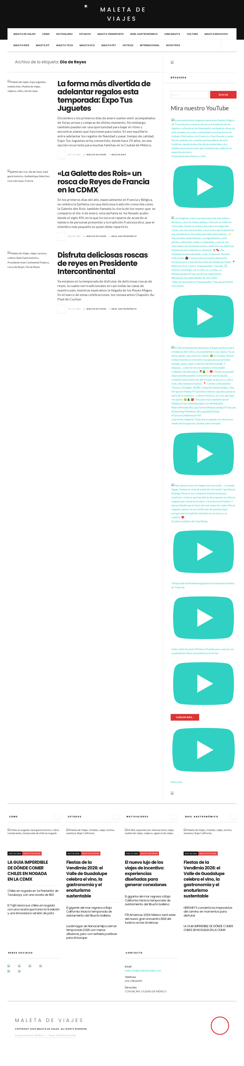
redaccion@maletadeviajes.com (143, 970)
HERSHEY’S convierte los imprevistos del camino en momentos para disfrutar (208, 912)
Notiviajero (64, 34)
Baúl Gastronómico (144, 34)
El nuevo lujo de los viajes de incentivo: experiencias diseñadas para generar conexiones (145, 873)
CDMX (46, 34)
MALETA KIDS (119, 154)
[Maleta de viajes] (122, 14)
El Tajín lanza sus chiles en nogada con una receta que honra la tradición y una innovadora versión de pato (33, 909)
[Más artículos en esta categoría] (56, 817)
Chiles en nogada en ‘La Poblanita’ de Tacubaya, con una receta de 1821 (32, 893)
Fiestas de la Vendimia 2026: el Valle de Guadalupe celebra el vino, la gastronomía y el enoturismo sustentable (86, 879)
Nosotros (173, 45)
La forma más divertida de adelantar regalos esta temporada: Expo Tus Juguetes (103, 96)
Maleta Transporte (110, 34)
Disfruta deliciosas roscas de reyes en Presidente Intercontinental (102, 263)
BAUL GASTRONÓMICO (124, 236)
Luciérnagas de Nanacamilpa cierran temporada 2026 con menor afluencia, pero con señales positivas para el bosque (91, 932)
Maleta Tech (64, 45)
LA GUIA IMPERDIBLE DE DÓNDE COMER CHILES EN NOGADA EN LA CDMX (27, 870)
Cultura (192, 34)
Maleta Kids (21, 45)
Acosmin (72, 1035)
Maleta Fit (43, 45)
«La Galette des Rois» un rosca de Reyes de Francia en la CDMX (103, 181)
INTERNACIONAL (150, 45)
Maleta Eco (87, 45)
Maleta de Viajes (96, 154)
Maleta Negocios (216, 34)
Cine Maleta (172, 34)
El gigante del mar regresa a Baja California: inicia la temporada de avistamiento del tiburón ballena (89, 912)
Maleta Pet (108, 45)
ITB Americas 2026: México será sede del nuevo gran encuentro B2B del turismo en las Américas (150, 919)
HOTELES (128, 45)
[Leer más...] (62, 155)
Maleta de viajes (24, 34)
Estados (85, 34)
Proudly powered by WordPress (29, 1035)
